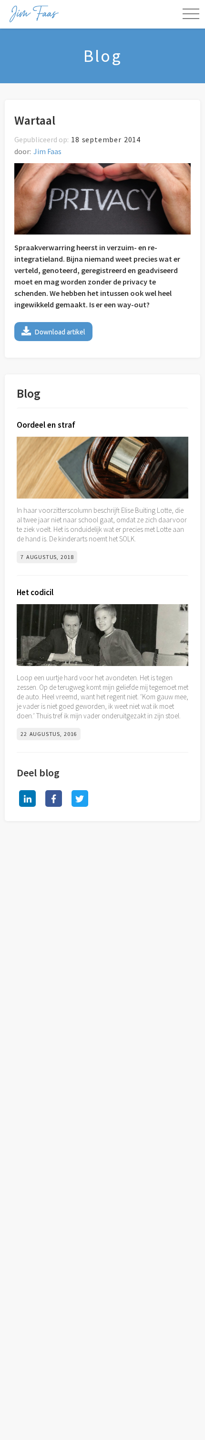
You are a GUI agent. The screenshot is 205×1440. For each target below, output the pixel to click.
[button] (190, 14)
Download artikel (53, 331)
